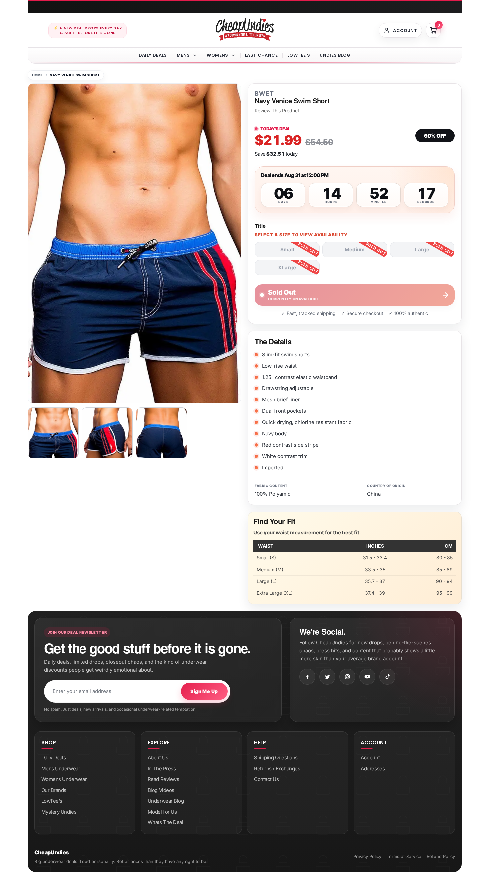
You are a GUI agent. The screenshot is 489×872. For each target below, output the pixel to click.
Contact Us (266, 779)
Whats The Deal (165, 822)
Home (37, 75)
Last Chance (261, 55)
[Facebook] (307, 677)
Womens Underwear (64, 779)
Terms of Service (404, 856)
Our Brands (54, 790)
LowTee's (298, 55)
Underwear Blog (166, 801)
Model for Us (162, 812)
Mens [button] (183, 55)
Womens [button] (217, 55)
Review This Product (277, 110)
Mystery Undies (59, 812)
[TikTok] (387, 677)
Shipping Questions (276, 757)
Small (287, 249)
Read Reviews (163, 779)
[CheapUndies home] (245, 29)
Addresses (373, 768)
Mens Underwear (60, 768)
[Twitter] (327, 677)
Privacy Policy (367, 856)
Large (422, 249)
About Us (158, 757)
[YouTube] (367, 677)
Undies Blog (335, 55)
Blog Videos (161, 790)
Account (370, 757)
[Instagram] (347, 677)
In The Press (162, 768)
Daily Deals (153, 55)
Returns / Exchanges (277, 768)
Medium (355, 249)
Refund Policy (441, 856)
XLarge (287, 267)
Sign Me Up (204, 691)
